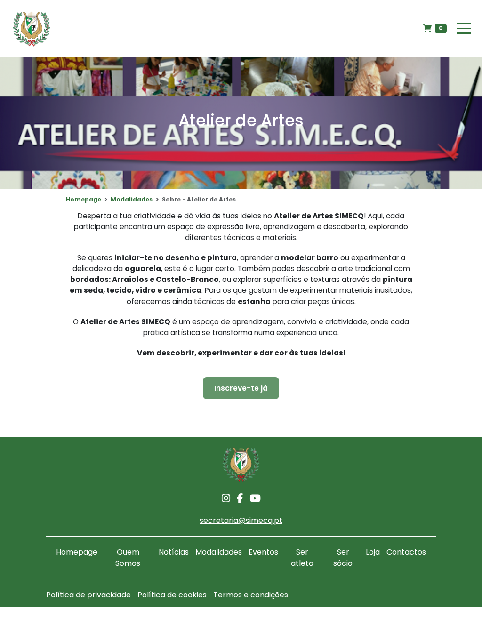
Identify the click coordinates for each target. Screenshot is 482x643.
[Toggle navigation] (464, 28)
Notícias (174, 552)
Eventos (263, 552)
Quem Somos (127, 558)
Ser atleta (302, 558)
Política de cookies (172, 594)
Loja (373, 552)
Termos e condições (250, 594)
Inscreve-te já (241, 388)
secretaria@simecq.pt (241, 520)
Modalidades (132, 199)
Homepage (83, 199)
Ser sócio (343, 558)
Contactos (406, 552)
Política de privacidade (88, 594)
